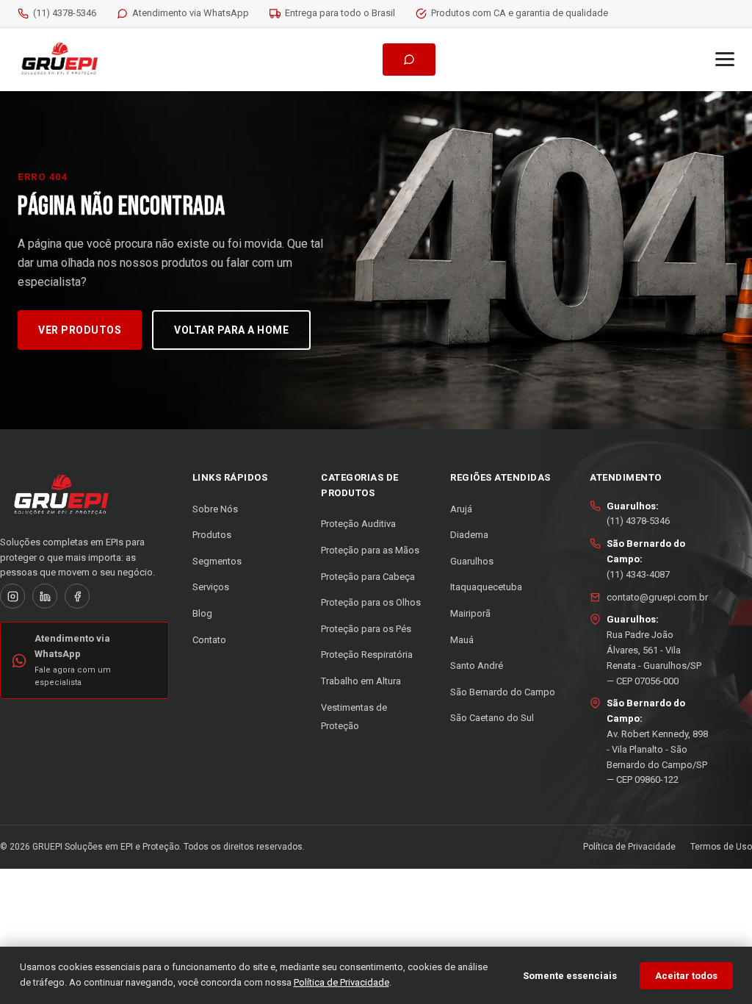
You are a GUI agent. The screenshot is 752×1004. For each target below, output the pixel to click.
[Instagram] (12, 596)
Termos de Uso (721, 847)
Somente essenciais (570, 975)
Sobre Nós (215, 508)
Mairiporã (470, 613)
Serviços (210, 586)
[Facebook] (77, 596)
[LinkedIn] (44, 596)
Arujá (461, 508)
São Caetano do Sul (492, 717)
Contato (209, 639)
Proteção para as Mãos (370, 550)
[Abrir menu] (724, 59)
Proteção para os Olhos (371, 602)
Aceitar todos (686, 975)
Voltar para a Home (231, 330)
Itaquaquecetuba (486, 586)
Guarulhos (472, 561)
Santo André (476, 665)
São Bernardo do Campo (502, 692)
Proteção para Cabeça (368, 576)
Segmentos (217, 561)
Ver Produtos (79, 330)
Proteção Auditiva (358, 523)
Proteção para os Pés (366, 628)
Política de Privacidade (629, 847)
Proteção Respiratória (367, 654)
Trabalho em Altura (361, 680)
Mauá (462, 639)
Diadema (469, 534)
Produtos (211, 534)
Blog (202, 613)
